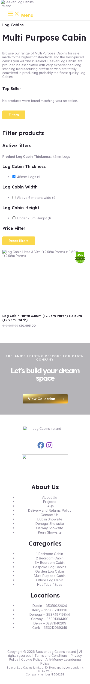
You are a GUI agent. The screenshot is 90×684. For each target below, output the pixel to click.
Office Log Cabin (49, 580)
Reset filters (19, 241)
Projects (49, 501)
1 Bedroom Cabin (49, 554)
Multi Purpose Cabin (50, 575)
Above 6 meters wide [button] (36, 197)
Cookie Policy (31, 659)
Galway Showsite (49, 528)
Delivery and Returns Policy (49, 510)
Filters (14, 115)
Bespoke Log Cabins (49, 567)
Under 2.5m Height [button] (34, 218)
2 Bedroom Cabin (49, 558)
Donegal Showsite (49, 523)
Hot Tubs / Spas (49, 584)
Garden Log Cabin (49, 571)
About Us (49, 497)
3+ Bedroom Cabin (50, 562)
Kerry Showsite (50, 532)
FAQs (49, 506)
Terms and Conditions (51, 655)
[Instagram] (49, 447)
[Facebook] (40, 447)
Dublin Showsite (49, 519)
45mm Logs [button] (28, 177)
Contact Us (50, 515)
